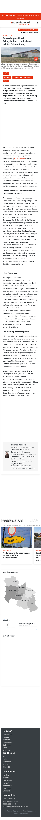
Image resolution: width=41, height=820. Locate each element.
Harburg (6, 737)
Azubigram (28, 15)
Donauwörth (7, 734)
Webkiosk (5, 15)
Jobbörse (12, 15)
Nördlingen (7, 742)
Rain (5, 747)
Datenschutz (8, 780)
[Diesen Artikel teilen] (6, 73)
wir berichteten (19, 158)
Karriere (6, 775)
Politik (5, 764)
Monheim (6, 739)
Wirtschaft (7, 761)
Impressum (7, 777)
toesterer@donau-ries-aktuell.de (23, 468)
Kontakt (6, 783)
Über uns (6, 790)
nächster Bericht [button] (31, 525)
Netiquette (7, 788)
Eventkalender (20, 15)
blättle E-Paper (9, 636)
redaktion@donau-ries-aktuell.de (15, 806)
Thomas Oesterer (18, 445)
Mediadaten (20, 18)
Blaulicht (6, 767)
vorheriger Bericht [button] (13, 525)
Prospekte (36, 15)
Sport (5, 756)
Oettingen (6, 745)
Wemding (6, 750)
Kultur (5, 759)
